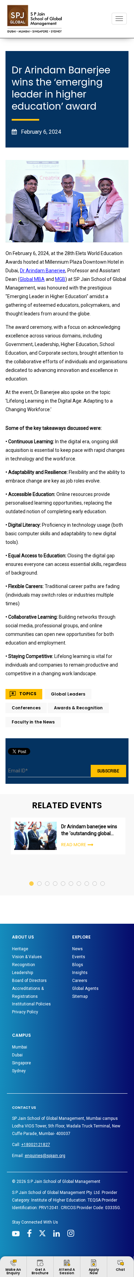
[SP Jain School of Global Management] (36, 19)
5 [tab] (63, 877)
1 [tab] (31, 877)
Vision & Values (27, 956)
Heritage (20, 948)
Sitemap (80, 996)
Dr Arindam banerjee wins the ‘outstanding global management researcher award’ (89, 830)
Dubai (17, 1055)
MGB (60, 279)
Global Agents (85, 988)
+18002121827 (35, 1144)
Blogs (77, 964)
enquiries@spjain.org (45, 1155)
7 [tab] (79, 877)
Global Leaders (68, 694)
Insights (80, 972)
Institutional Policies (31, 1004)
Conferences (26, 708)
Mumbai (19, 1047)
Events (78, 956)
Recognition (23, 964)
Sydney (19, 1070)
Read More (73, 844)
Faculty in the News (33, 722)
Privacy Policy (25, 1012)
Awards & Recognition (78, 708)
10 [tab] (102, 877)
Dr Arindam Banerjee (42, 270)
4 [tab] (55, 877)
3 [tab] (47, 877)
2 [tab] (39, 877)
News (77, 948)
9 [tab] (95, 877)
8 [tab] (87, 877)
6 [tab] (71, 877)
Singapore (21, 1063)
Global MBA (32, 279)
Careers (79, 980)
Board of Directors (29, 980)
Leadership (22, 972)
